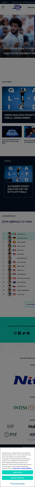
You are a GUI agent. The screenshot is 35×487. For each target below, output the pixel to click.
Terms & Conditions (26, 468)
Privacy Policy (16, 468)
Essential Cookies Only (17, 478)
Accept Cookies (17, 472)
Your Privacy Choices (18, 483)
